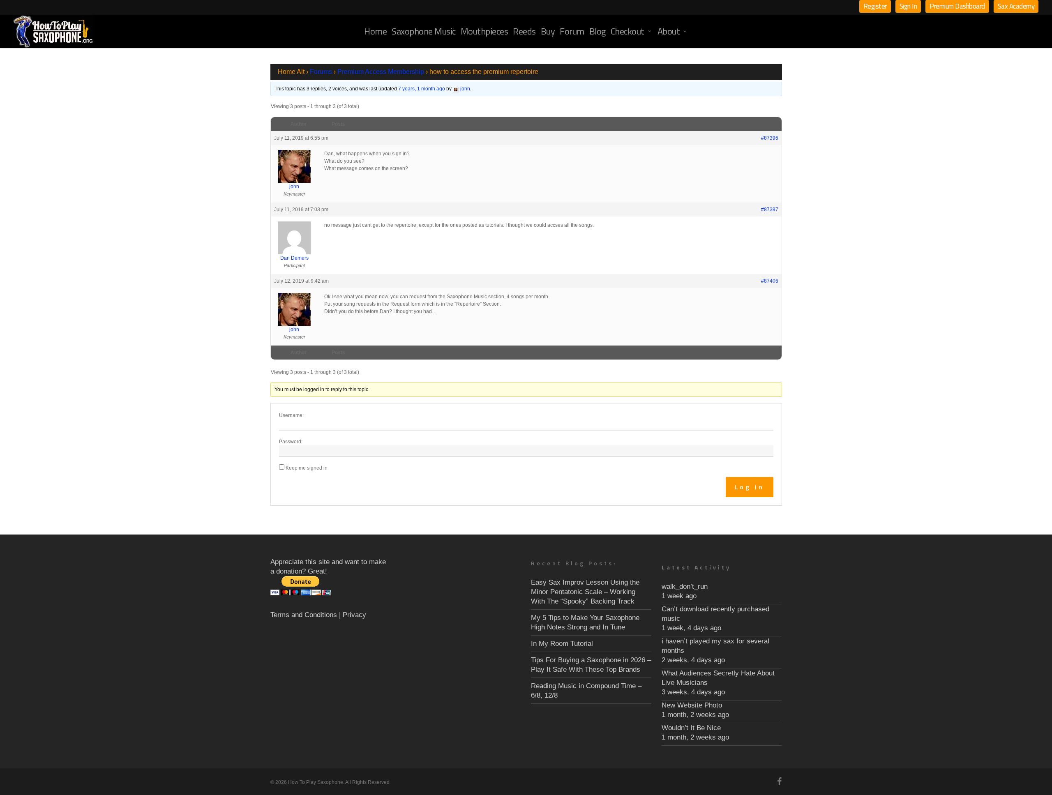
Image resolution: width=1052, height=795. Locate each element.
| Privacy (352, 615)
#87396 (769, 138)
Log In (749, 487)
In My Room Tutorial (562, 644)
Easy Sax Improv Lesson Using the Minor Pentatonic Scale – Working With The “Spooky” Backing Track (585, 591)
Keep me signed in (307, 468)
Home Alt (291, 71)
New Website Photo (692, 705)
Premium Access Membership (380, 71)
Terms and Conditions (303, 615)
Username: (291, 415)
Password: (290, 442)
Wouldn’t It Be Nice (691, 728)
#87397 (769, 209)
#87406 (769, 281)
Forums (321, 71)
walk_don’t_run (685, 586)
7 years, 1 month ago (421, 89)
